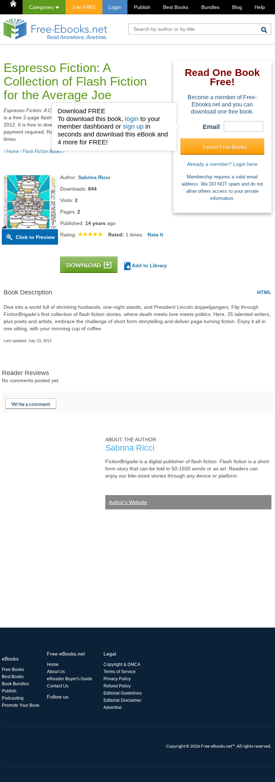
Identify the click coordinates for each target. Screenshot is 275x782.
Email (211, 126)
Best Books (175, 7)
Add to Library (149, 265)
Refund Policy (117, 686)
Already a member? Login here (222, 164)
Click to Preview (35, 237)
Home (53, 664)
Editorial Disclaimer (122, 700)
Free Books (13, 669)
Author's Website (128, 502)
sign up (133, 126)
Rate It (155, 235)
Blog (237, 7)
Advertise (112, 707)
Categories (42, 7)
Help (260, 7)
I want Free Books (225, 146)
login (132, 119)
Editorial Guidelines (122, 693)
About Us (56, 671)
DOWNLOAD (84, 265)
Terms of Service (119, 671)
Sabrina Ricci (94, 177)
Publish (142, 7)
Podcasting (13, 698)
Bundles (210, 7)
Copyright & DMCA (121, 664)
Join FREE (84, 7)
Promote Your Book (20, 705)
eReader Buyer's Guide (69, 678)
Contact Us (57, 686)
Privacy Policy (117, 678)
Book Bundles (15, 683)
